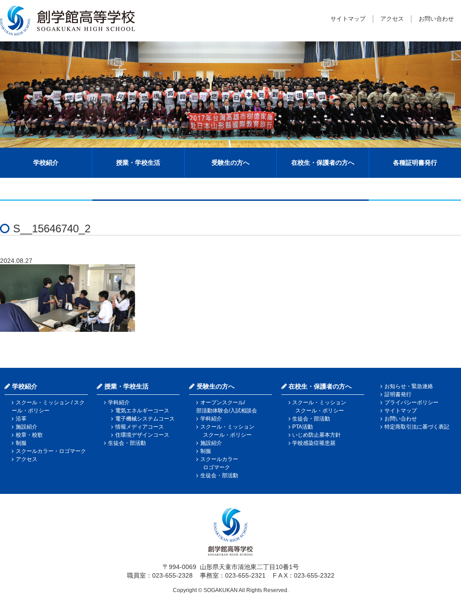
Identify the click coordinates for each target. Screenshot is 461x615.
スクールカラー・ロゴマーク (51, 451)
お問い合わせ (436, 18)
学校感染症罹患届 (313, 443)
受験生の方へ (230, 162)
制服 (21, 443)
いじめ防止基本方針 (316, 435)
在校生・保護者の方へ (322, 162)
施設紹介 (26, 427)
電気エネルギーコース (142, 410)
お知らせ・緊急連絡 (408, 386)
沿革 (21, 419)
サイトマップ (348, 18)
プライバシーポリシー (411, 402)
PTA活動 (302, 427)
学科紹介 (119, 402)
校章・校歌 (29, 435)
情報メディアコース (139, 427)
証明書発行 (397, 394)
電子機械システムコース (145, 419)
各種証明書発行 (415, 162)
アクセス (392, 18)
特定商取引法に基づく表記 (416, 427)
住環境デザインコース (142, 435)
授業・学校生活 (138, 162)
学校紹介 (46, 162)
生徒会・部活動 (127, 443)
